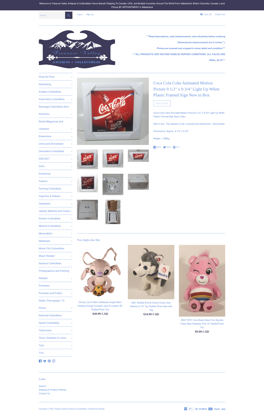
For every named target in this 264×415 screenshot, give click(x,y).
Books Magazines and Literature (55, 125)
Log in (80, 14)
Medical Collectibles (55, 226)
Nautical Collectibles (50, 263)
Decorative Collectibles (55, 151)
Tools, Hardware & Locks (55, 337)
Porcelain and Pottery (55, 293)
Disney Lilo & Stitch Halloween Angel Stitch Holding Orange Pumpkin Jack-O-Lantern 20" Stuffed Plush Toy (100, 306)
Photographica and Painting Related (55, 274)
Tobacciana (55, 330)
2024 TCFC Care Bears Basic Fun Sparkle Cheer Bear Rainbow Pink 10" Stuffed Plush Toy (202, 323)
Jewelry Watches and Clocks (55, 211)
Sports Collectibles (55, 323)
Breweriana (55, 136)
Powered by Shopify (96, 408)
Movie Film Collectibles (51, 248)
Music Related (55, 256)
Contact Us (44, 393)
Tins (41, 352)
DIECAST (55, 158)
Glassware (55, 203)
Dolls (55, 166)
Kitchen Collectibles (55, 218)
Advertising (55, 84)
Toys (55, 345)
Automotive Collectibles (55, 99)
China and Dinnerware (55, 143)
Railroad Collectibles (50, 315)
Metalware (55, 241)
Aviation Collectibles (50, 91)
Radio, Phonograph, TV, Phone (55, 304)
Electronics (45, 173)
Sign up (90, 14)
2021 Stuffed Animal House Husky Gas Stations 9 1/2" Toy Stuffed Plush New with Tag (151, 306)
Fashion (55, 181)
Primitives (44, 285)
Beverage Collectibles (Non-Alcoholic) (55, 110)
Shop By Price (55, 76)
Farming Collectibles (50, 188)
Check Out (220, 14)
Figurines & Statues (55, 196)
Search (42, 386)
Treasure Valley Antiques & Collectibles (70, 408)
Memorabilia (55, 233)
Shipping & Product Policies (52, 389)
